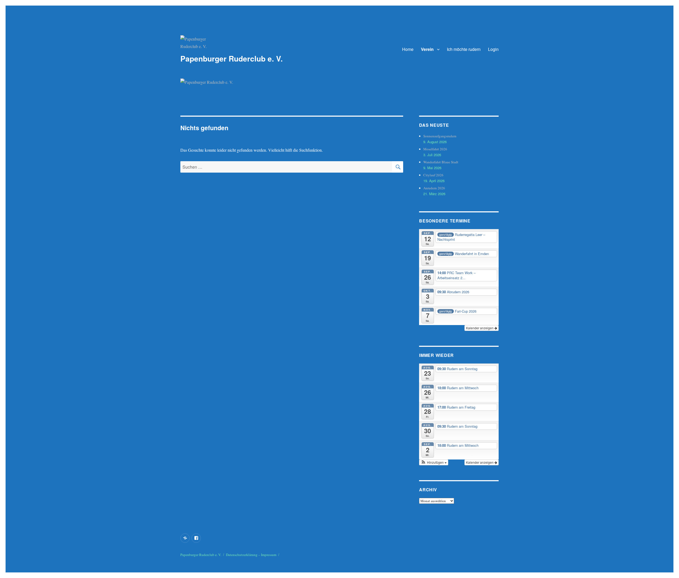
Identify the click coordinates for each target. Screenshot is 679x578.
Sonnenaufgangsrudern (439, 136)
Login (493, 49)
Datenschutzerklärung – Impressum (251, 554)
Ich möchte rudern (464, 49)
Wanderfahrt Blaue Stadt (440, 162)
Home (408, 49)
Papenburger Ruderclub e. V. (231, 58)
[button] (433, 462)
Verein (427, 49)
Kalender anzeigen (480, 328)
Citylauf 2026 (433, 175)
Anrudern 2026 (434, 188)
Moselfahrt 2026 (435, 149)
